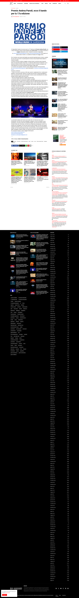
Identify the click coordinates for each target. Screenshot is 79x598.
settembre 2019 (59, 392)
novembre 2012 (59, 549)
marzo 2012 (59, 565)
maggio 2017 (59, 446)
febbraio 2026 (59, 244)
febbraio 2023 (59, 313)
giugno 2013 (59, 536)
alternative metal (13, 325)
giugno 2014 (59, 513)
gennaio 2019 (59, 407)
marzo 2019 (59, 403)
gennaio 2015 (59, 499)
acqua (16, 319)
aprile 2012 (59, 563)
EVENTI (59, 3)
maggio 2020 (59, 376)
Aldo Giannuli (62, 135)
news (35, 141)
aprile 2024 (59, 286)
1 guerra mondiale (14, 297)
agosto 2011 (59, 578)
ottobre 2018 (59, 413)
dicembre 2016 (59, 455)
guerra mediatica (13, 354)
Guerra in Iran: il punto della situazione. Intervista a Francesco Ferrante (62, 128)
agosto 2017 (59, 440)
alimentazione (13, 323)
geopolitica (22, 350)
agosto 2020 (59, 371)
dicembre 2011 (59, 570)
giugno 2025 (59, 259)
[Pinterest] (28, 146)
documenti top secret (14, 347)
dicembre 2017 (59, 432)
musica (46, 3)
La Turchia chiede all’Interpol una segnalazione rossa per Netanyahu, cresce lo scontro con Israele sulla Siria (59, 193)
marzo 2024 (59, 288)
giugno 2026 (59, 236)
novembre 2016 (59, 457)
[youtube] (63, 1)
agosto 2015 (59, 486)
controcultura (18, 341)
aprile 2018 (59, 424)
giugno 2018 (59, 421)
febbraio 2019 (59, 405)
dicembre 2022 (59, 317)
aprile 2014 (59, 517)
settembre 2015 (59, 484)
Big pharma (13, 310)
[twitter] (64, 47)
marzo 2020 (59, 380)
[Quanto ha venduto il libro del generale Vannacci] (33, 281)
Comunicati (18, 141)
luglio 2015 (59, 488)
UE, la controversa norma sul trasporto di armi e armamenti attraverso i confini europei (63, 122)
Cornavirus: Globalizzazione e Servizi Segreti (63, 137)
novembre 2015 (59, 480)
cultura (12, 345)
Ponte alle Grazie (62, 142)
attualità (25, 334)
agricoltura (12, 321)
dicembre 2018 (59, 409)
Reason (53, 213)
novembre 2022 (59, 319)
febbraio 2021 (59, 359)
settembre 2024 (59, 277)
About (14, 0)
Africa (23, 303)
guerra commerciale (22, 352)
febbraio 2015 (59, 497)
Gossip (12, 319)
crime (24, 343)
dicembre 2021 (59, 340)
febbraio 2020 (59, 382)
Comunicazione (13, 314)
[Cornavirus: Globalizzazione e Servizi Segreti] (55, 135)
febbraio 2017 (59, 451)
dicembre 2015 (59, 478)
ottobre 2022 (59, 321)
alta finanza (19, 323)
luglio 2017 (59, 442)
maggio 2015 (59, 492)
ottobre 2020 (59, 367)
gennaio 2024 (59, 292)
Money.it (53, 176)
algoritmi (21, 321)
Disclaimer (17, 0)
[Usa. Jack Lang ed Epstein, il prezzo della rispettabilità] (54, 100)
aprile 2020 (59, 378)
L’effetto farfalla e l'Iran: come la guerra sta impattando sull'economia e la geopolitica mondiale (62, 115)
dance (16, 345)
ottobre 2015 (59, 482)
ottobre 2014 (59, 505)
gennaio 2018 (59, 430)
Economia (26, 3)
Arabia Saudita (24, 306)
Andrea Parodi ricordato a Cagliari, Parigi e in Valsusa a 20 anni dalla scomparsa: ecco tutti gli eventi (16, 163)
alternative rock (20, 325)
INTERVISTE (55, 3)
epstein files (20, 3)
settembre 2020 (59, 369)
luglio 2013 (59, 534)
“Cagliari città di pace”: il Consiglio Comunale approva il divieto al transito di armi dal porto (29, 163)
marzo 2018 (59, 426)
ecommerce (21, 347)
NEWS (15, 3)
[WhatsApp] (26, 146)
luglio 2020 (59, 373)
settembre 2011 (59, 576)
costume (20, 343)
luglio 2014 (59, 511)
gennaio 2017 (59, 453)
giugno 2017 (59, 444)
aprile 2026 (59, 240)
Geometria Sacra (23, 317)
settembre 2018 (59, 415)
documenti (20, 345)
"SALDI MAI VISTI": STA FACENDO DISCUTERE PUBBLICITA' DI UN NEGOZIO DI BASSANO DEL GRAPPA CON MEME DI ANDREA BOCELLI (63, 85)
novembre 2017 (59, 434)
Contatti (21, 0)
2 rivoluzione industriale (22, 299)
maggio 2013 (59, 538)
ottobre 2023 (59, 298)
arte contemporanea (14, 334)
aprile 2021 (59, 355)
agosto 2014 (59, 509)
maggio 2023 (59, 307)
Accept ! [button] (4, 594)
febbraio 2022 (59, 336)
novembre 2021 (59, 342)
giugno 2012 (59, 559)
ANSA (53, 155)
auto (11, 336)
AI (20, 303)
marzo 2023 (59, 311)
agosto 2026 (59, 234)
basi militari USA (16, 336)
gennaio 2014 (59, 522)
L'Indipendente (54, 168)
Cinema (15, 312)
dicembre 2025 (59, 248)
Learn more (8, 592)
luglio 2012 (59, 557)
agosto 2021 (59, 348)
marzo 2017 (59, 449)
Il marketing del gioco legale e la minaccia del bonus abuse (21, 277)
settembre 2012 (59, 553)
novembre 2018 (59, 411)
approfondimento (14, 332)
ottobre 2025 (59, 252)
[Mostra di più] (32, 146)
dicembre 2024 (59, 271)
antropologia (19, 330)
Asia (11, 308)
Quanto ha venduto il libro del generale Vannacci (41, 280)
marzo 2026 (59, 242)
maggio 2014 (59, 515)
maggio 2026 (59, 238)
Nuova (12, 187)
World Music (13, 142)
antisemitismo (13, 330)
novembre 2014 (59, 503)
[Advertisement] (60, 24)
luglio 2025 (59, 257)
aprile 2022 (59, 332)
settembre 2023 (59, 300)
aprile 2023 (59, 309)
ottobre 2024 (59, 275)
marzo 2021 (59, 357)
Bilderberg (18, 310)
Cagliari (17, 8)
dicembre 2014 (59, 501)
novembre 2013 (59, 526)
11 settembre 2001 (14, 299)
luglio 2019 (59, 396)
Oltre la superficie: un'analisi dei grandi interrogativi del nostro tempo (21, 290)
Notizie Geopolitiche (55, 191)
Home (11, 0)
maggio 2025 (59, 261)
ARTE (42, 3)
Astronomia (16, 308)
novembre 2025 (59, 250)
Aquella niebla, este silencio (56, 208)
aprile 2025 (59, 263)
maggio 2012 (59, 561)
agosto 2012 (59, 555)
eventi (29, 141)
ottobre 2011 (59, 574)
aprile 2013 (59, 540)
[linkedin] (56, 51)
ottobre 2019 (59, 390)
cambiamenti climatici (14, 339)
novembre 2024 (59, 273)
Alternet (53, 160)
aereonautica (20, 319)
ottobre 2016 (59, 459)
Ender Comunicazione (24, 141)
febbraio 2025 (59, 267)
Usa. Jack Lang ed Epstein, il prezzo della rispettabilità (63, 100)
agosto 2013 (59, 532)
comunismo (13, 341)
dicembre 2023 (59, 294)
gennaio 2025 (59, 269)
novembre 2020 (59, 365)
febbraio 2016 (59, 474)
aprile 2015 (59, 494)
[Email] (30, 146)
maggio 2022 (59, 330)
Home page (13, 8)
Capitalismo (23, 310)
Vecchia (47, 187)
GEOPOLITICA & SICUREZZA (34, 3)
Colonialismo (20, 312)
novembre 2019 (59, 388)
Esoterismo (13, 317)
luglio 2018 (59, 419)
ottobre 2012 (59, 551)
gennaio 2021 (59, 361)
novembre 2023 (59, 296)
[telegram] (65, 1)
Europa (17, 317)
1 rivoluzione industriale (22, 297)
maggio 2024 (59, 284)
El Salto (53, 207)
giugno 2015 (59, 490)
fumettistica (13, 350)
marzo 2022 (59, 334)
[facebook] (60, 1)
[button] (65, 3)
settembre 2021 (59, 346)
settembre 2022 (59, 323)
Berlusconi (25, 308)
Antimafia (19, 306)
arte (19, 332)
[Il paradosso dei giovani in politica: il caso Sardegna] (54, 79)
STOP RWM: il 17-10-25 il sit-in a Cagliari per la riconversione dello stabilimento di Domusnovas (42, 179)
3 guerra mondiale (18, 301)
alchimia (17, 321)
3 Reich (12, 301)
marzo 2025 (59, 265)
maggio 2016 (59, 469)
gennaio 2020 (59, 384)
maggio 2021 (59, 353)
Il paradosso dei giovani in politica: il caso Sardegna (62, 78)
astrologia (21, 334)
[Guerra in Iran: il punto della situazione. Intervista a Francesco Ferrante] (54, 128)
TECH (50, 3)
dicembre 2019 (59, 386)
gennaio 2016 (59, 476)
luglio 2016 (59, 465)
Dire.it (53, 184)
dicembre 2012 (59, 547)
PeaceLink (53, 200)
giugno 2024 (59, 282)
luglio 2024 (59, 280)
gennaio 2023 (59, 315)
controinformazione (14, 343)
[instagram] (68, 1)
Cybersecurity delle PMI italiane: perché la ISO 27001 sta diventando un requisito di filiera (22, 235)
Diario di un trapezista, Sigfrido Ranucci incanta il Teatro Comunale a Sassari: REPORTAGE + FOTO (22, 265)
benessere (22, 336)
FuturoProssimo (54, 220)
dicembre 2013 (59, 524)
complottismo (22, 339)
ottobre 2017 (59, 436)
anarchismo (13, 328)
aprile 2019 (59, 401)
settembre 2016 (59, 461)
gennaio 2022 (59, 338)
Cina (11, 312)
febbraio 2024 (59, 290)
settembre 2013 (59, 530)
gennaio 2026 (59, 246)
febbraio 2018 (59, 428)
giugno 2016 (59, 467)
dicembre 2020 (59, 363)
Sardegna (45, 141)
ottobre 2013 (59, 528)
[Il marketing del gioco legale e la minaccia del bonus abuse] (12, 278)
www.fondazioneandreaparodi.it (20, 53)
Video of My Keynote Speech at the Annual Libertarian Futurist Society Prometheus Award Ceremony (60, 215)
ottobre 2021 (59, 344)
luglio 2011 (59, 580)
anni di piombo (18, 328)
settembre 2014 (59, 507)
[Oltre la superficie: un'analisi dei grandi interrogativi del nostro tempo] (12, 290)
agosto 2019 (59, 394)
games (17, 350)
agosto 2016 (59, 463)
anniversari (24, 328)
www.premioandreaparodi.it (35, 53)
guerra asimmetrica (14, 352)
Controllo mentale (20, 314)
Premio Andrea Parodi (40, 141)
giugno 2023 (59, 305)
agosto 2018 (59, 417)
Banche (20, 308)
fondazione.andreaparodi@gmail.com (19, 134)
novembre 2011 (59, 572)
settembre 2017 (59, 438)
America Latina (13, 306)
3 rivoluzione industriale (15, 303)
